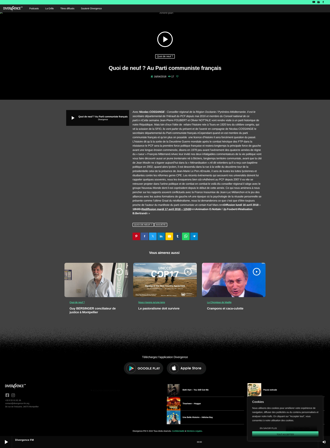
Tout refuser (302, 428)
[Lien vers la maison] (13, 8)
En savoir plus (268, 428)
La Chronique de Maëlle (219, 302)
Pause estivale (270, 390)
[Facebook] (323, 2)
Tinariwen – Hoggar (192, 403)
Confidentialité (178, 431)
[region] (285, 418)
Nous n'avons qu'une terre (151, 302)
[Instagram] (318, 2)
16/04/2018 (159, 76)
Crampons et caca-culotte (225, 308)
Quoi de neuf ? (165, 56)
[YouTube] (313, 2)
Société (161, 225)
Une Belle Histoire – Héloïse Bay (198, 417)
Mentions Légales (194, 431)
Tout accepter (285, 434)
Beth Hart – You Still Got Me (196, 390)
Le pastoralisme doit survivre (159, 308)
